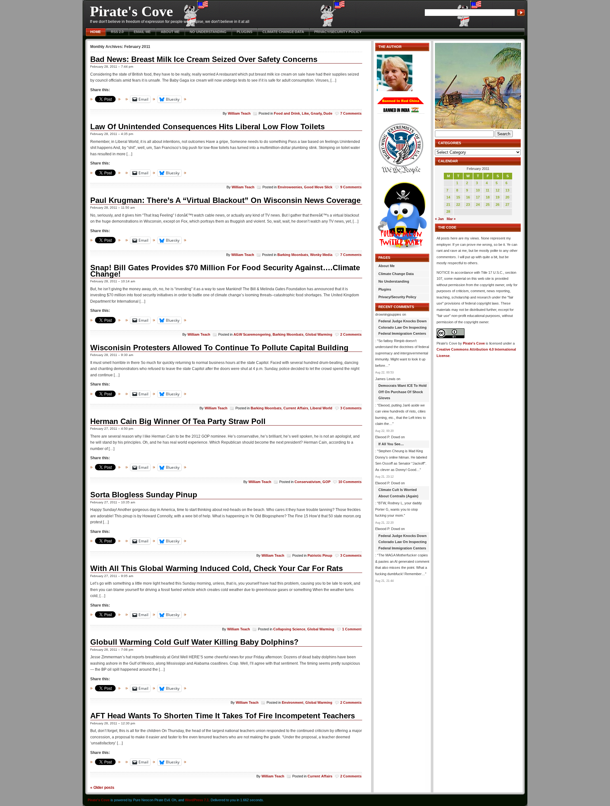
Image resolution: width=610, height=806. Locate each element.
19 (497, 197)
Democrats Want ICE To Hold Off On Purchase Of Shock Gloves (402, 392)
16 (468, 197)
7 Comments (351, 113)
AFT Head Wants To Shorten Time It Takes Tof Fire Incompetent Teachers (222, 715)
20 (507, 197)
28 (448, 211)
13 (507, 190)
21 (448, 204)
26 (497, 204)
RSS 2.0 (117, 32)
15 (458, 197)
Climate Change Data (283, 32)
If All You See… (391, 444)
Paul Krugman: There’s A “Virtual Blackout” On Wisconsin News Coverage (225, 200)
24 (478, 204)
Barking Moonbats (292, 255)
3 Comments (351, 408)
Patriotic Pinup (320, 555)
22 (458, 204)
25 (488, 204)
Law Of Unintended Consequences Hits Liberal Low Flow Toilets (207, 126)
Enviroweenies (290, 187)
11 (487, 190)
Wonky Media (321, 255)
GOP (326, 482)
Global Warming (318, 334)
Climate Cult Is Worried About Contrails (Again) (398, 493)
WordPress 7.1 (197, 800)
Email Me (142, 32)
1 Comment (352, 629)
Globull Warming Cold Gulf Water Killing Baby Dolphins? (194, 642)
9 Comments (351, 187)
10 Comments (350, 482)
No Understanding (208, 32)
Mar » (451, 219)
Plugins (244, 32)
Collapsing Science (289, 629)
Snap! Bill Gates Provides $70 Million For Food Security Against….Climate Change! (225, 270)
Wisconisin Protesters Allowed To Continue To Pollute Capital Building (219, 347)
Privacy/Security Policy (338, 32)
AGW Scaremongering (252, 334)
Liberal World (321, 408)
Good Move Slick (318, 187)
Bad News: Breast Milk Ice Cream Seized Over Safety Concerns (203, 59)
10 (478, 190)
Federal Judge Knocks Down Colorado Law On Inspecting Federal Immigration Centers (402, 327)
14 (448, 197)
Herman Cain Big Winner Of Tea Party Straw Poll (178, 421)
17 (478, 197)
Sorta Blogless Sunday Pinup (143, 494)
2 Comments (351, 334)
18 (488, 197)
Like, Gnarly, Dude (317, 113)
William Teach (239, 113)
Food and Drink (287, 113)
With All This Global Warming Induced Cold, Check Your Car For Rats (216, 568)
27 (507, 204)
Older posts (102, 787)
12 (497, 190)
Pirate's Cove (131, 11)
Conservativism (308, 482)
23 (468, 204)
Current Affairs (295, 408)
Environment (292, 702)
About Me (170, 32)
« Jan (439, 219)
